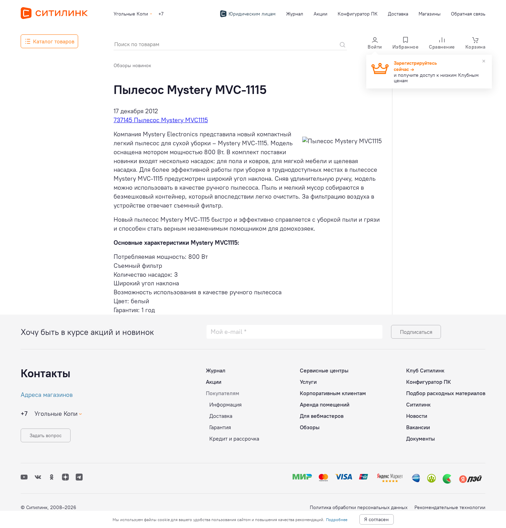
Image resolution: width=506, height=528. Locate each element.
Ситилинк (418, 404)
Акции (320, 14)
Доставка (398, 14)
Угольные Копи (131, 14)
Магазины (430, 14)
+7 (161, 14)
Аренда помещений (324, 404)
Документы (420, 438)
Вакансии (418, 427)
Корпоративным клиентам (333, 393)
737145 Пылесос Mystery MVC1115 (161, 120)
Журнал (294, 14)
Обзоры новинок (132, 65)
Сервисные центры (324, 370)
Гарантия (220, 427)
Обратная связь (468, 14)
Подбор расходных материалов (445, 393)
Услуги (308, 381)
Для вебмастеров (322, 415)
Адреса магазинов (47, 395)
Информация (225, 404)
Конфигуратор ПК (358, 14)
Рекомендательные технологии (449, 507)
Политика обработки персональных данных (359, 507)
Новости (416, 415)
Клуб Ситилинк (425, 370)
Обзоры (309, 427)
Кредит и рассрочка (234, 438)
